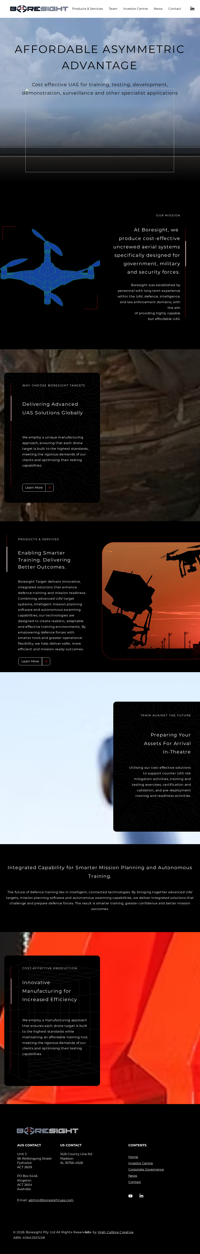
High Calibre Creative (116, 1232)
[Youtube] (130, 1196)
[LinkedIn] (192, 8)
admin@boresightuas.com (51, 1200)
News (132, 1176)
